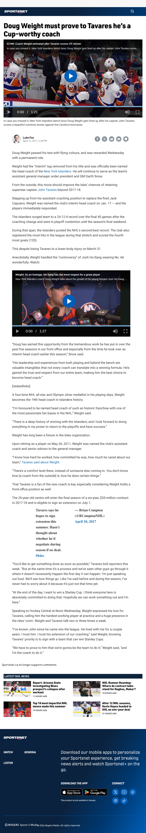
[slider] (73, 106)
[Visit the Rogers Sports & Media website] (21, 824)
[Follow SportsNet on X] (115, 792)
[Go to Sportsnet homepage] (16, 12)
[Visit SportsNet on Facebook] (132, 792)
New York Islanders (57, 171)
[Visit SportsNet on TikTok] (124, 800)
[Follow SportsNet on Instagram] (115, 800)
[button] (132, 12)
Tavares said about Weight (40, 462)
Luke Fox (28, 137)
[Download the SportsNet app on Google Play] (95, 792)
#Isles (40, 555)
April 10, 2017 (85, 521)
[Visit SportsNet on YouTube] (124, 792)
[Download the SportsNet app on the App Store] (71, 792)
